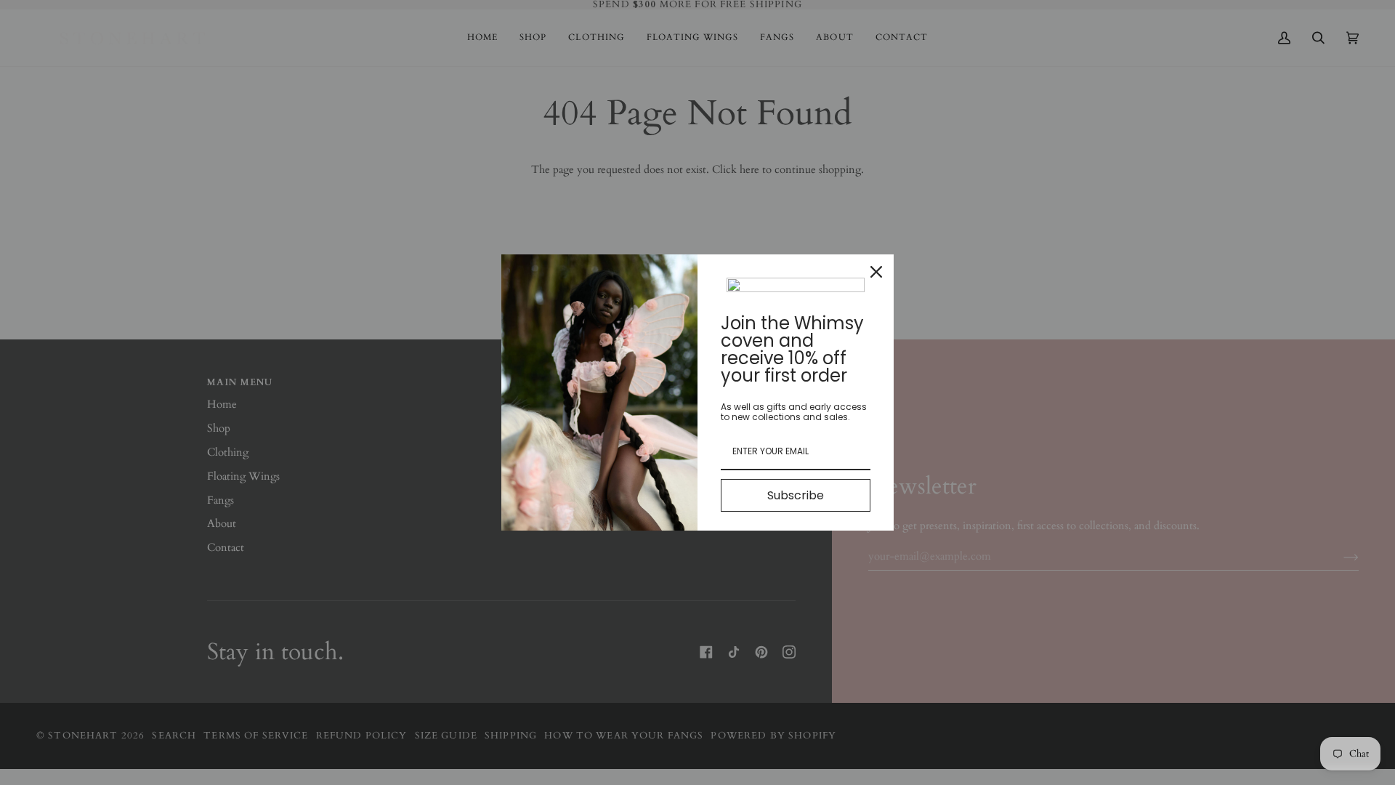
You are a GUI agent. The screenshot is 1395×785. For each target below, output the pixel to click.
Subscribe (795, 495)
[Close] (876, 271)
